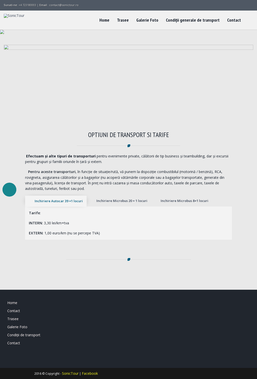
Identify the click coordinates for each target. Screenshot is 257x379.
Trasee (123, 20)
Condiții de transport (23, 334)
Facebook (90, 373)
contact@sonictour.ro (64, 5)
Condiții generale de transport (193, 20)
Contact (234, 20)
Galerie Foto (147, 20)
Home (104, 20)
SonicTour (70, 373)
